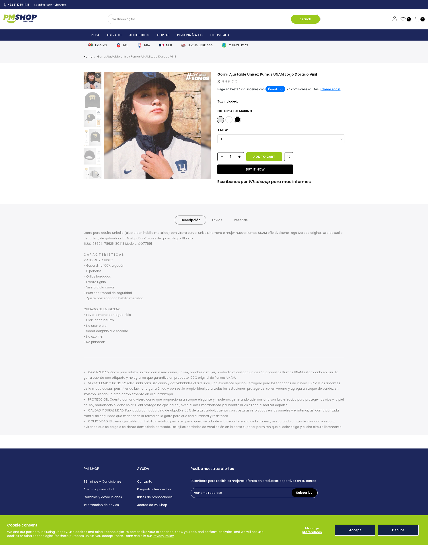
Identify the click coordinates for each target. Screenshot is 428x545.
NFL (125, 45)
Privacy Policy (163, 536)
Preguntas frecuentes (154, 489)
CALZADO (114, 35)
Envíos (217, 220)
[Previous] (111, 125)
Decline (398, 530)
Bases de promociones (155, 497)
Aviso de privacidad (99, 489)
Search (305, 19)
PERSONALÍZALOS (190, 35)
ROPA (95, 35)
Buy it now (255, 169)
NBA (147, 45)
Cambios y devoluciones (103, 497)
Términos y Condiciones (102, 481)
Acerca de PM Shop (152, 505)
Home (88, 56)
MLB (169, 45)
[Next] (203, 125)
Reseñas (241, 220)
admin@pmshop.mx (52, 4)
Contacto (144, 481)
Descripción (190, 220)
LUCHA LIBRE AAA (200, 45)
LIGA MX (101, 45)
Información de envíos (101, 505)
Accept (355, 530)
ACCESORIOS (139, 35)
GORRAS (163, 35)
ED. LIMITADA (219, 35)
